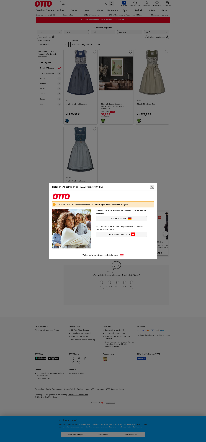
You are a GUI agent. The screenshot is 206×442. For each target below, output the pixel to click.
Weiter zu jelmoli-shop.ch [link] (119, 234)
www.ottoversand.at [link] (101, 255)
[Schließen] (152, 187)
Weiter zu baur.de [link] (118, 219)
